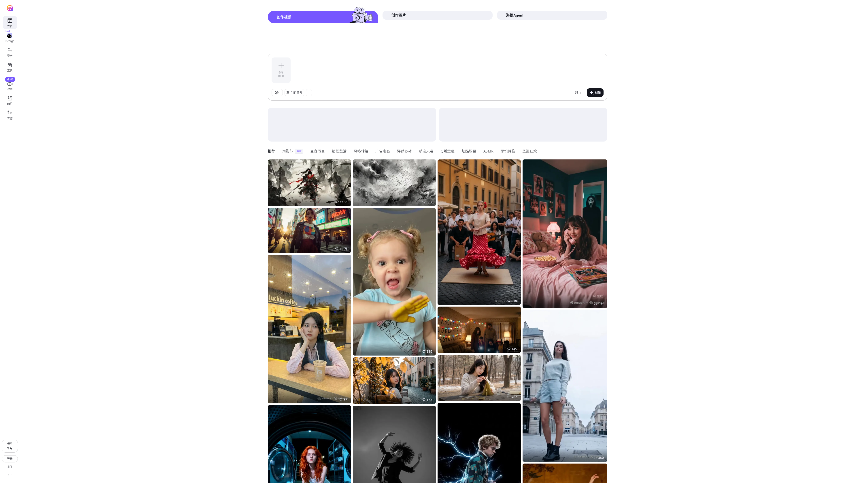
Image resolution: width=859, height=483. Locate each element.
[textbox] (449, 70)
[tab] (323, 17)
